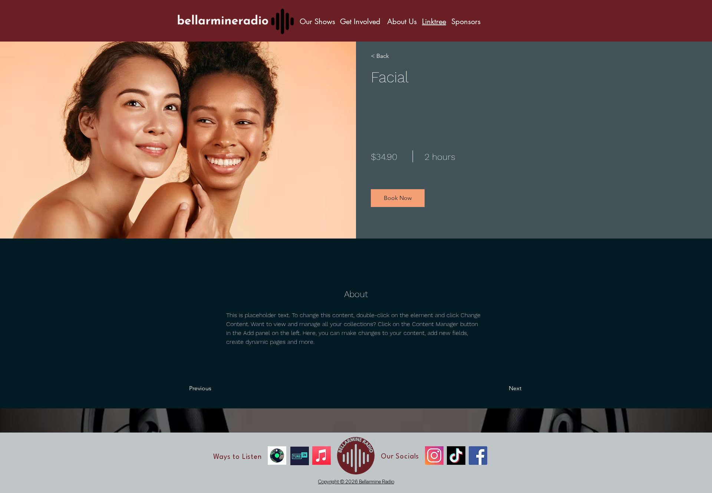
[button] (398, 198)
